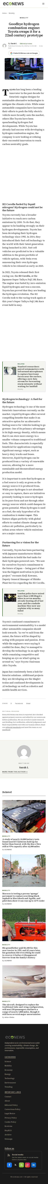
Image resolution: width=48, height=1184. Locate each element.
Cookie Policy (10, 1122)
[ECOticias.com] (13, 4)
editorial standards (13, 727)
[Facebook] (9, 1164)
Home (4, 13)
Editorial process (26, 43)
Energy (8, 1074)
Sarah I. (14, 43)
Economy (9, 1070)
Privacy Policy (11, 1118)
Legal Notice (10, 1113)
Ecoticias (8, 1126)
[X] (15, 1164)
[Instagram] (27, 1164)
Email (28, 703)
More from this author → (15, 772)
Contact (8, 1096)
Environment (10, 1082)
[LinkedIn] (33, 1164)
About (7, 1101)
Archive (8, 1134)
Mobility (12, 13)
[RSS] (21, 1164)
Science (8, 1061)
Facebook (19, 703)
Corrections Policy (12, 1109)
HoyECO (8, 1130)
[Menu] (43, 3)
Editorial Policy (11, 1105)
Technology (10, 1078)
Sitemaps (8, 1139)
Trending (8, 1087)
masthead (6, 730)
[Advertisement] (24, 173)
